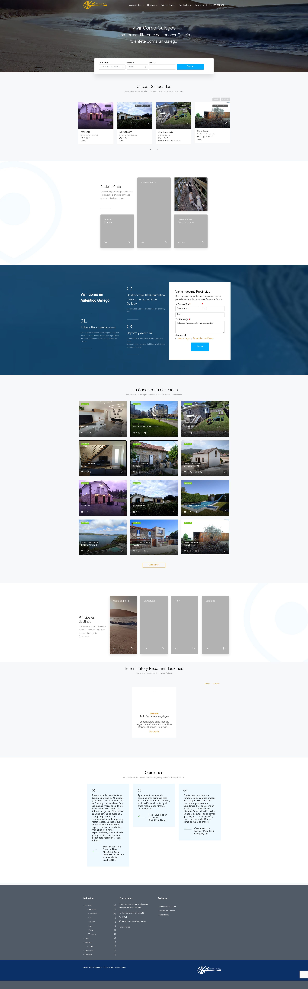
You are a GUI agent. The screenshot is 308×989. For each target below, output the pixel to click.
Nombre (152, 63)
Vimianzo (92, 934)
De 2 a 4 (135, 106)
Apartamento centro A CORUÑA (146, 426)
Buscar (190, 67)
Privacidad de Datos (203, 339)
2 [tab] (154, 150)
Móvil (124, 917)
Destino (151, 5)
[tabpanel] (95, 123)
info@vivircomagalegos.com (134, 921)
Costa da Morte (144, 106)
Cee (90, 918)
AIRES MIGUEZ (139, 505)
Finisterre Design (88, 426)
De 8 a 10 (212, 106)
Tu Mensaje (181, 320)
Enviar (200, 347)
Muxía (90, 930)
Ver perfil (154, 732)
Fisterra (91, 922)
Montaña (193, 424)
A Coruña (88, 905)
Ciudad (141, 424)
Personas (130, 63)
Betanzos (92, 909)
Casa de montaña (191, 426)
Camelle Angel (203, 132)
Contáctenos (124, 927)
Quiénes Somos (168, 5)
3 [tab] (157, 150)
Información (182, 304)
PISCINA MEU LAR (89, 545)
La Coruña (89, 950)
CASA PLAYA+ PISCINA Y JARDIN (133, 132)
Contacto (199, 5)
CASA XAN (85, 505)
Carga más (154, 565)
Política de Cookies (167, 911)
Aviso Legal (184, 339)
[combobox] (112, 67)
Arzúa (90, 946)
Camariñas (92, 913)
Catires (84, 132)
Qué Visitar (184, 5)
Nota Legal (164, 915)
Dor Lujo (136, 466)
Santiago (88, 942)
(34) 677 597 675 (216, 5)
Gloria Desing (189, 545)
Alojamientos (135, 5)
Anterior (216, 99)
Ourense (88, 954)
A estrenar (106, 106)
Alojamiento (103, 63)
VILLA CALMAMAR (166, 132)
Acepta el (180, 335)
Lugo (87, 938)
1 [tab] (150, 150)
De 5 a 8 (99, 106)
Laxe (90, 926)
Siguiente (225, 99)
